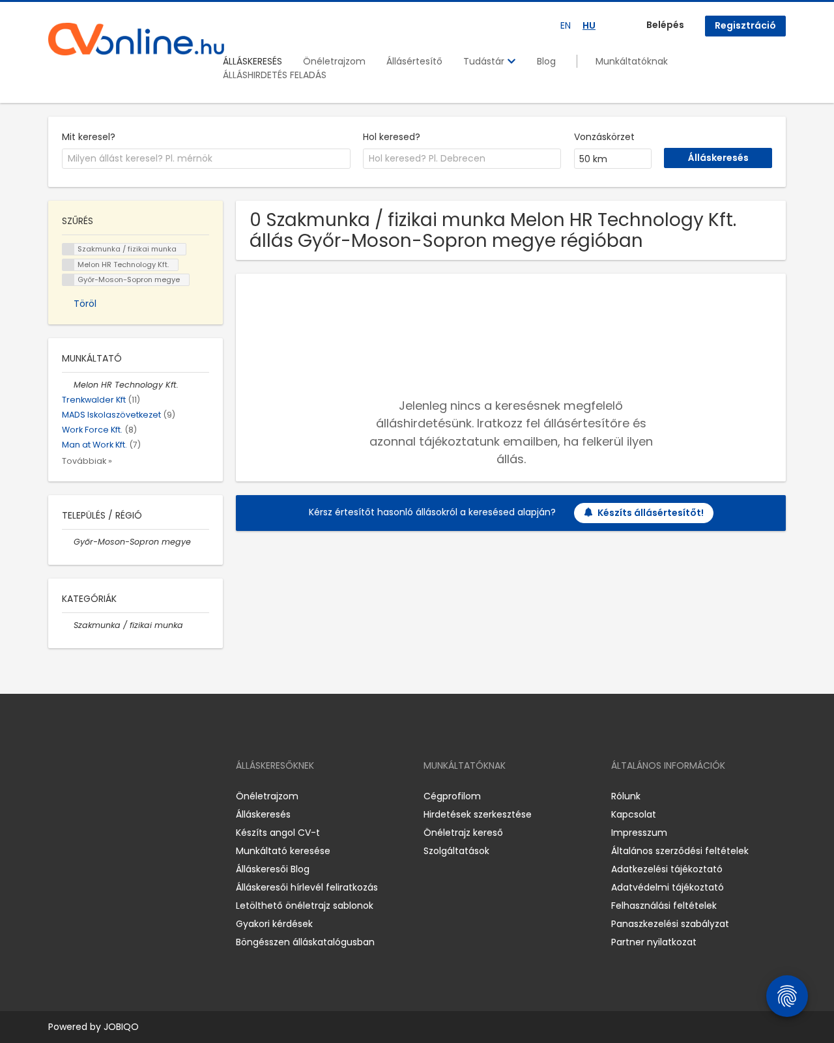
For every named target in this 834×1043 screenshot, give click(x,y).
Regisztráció (745, 25)
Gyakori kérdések (274, 923)
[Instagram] (79, 796)
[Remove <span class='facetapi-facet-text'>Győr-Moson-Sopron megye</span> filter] (68, 279)
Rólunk (625, 796)
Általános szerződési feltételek (680, 850)
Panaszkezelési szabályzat (670, 923)
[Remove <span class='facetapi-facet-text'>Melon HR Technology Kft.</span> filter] (68, 264)
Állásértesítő (414, 61)
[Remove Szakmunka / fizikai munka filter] (68, 625)
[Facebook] (57, 796)
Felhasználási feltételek (664, 905)
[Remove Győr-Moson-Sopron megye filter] (68, 541)
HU (589, 25)
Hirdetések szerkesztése (478, 814)
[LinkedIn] (100, 796)
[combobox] (206, 159)
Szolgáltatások (456, 850)
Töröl (85, 303)
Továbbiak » (87, 460)
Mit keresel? (88, 136)
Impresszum (639, 832)
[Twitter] (120, 796)
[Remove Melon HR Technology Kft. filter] (68, 384)
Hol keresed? (391, 136)
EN (565, 25)
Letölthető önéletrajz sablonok (304, 905)
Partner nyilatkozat (654, 942)
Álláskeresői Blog (272, 869)
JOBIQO (121, 1026)
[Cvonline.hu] (136, 39)
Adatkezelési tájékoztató (667, 869)
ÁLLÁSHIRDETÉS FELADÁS (274, 74)
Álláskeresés (263, 814)
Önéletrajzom (334, 61)
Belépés (665, 24)
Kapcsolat (633, 814)
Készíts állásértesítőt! (650, 512)
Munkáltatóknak (632, 61)
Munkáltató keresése (283, 850)
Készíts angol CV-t (278, 832)
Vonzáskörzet (604, 136)
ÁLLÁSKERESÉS (252, 61)
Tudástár (485, 61)
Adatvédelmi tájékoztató (667, 887)
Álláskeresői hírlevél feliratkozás (307, 887)
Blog (546, 61)
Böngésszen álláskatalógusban (305, 942)
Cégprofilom (452, 796)
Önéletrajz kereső (463, 832)
